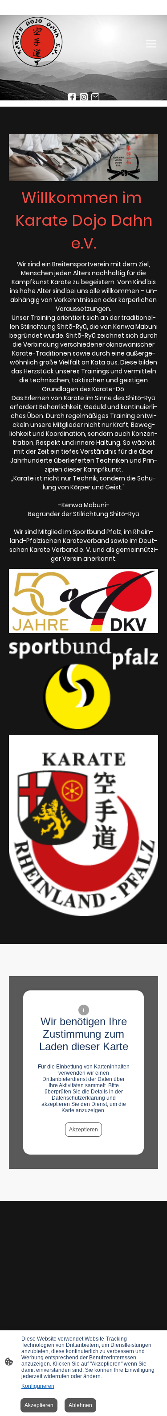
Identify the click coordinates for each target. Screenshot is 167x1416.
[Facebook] (72, 97)
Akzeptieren (83, 1129)
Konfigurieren (37, 1386)
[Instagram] (84, 97)
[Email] (95, 97)
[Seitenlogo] (37, 44)
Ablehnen (80, 1405)
